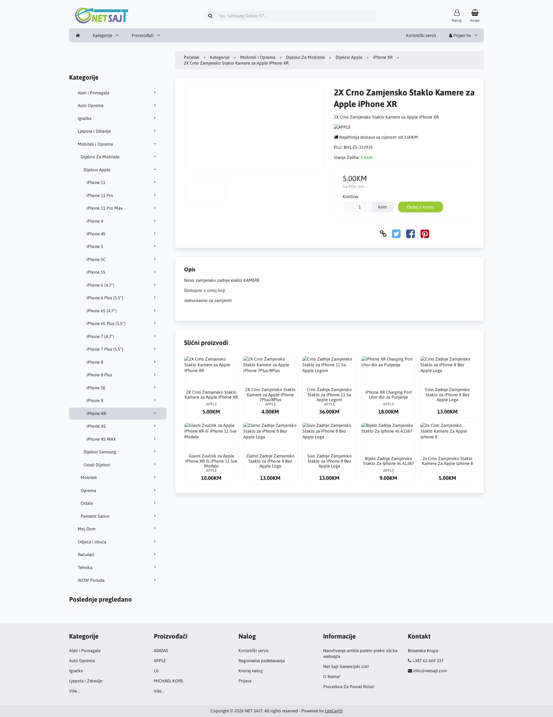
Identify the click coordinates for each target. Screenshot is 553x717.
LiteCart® (334, 710)
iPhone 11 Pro (99, 195)
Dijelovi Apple (97, 169)
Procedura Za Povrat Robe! (348, 686)
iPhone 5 (94, 246)
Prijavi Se (461, 35)
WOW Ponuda (91, 580)
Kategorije (102, 35)
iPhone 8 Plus (99, 374)
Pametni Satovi (95, 516)
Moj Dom (87, 528)
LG (156, 670)
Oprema (88, 490)
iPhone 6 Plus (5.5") (104, 297)
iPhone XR (96, 413)
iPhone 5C (96, 259)
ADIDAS (161, 650)
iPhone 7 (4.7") (100, 336)
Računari (86, 554)
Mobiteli (89, 477)
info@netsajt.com (430, 670)
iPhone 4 (94, 221)
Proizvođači (143, 35)
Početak (191, 57)
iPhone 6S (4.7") (101, 310)
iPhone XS (96, 426)
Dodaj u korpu (420, 206)
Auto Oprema (90, 105)
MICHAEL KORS (168, 680)
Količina (350, 196)
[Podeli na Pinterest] (425, 233)
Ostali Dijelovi (97, 464)
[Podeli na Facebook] (410, 233)
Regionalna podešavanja (261, 660)
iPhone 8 (94, 362)
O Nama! (331, 676)
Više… (74, 690)
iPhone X (94, 400)
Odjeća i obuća (92, 541)
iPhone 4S (95, 233)
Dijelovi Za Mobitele (100, 156)
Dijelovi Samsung (100, 451)
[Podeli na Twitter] (396, 233)
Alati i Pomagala (93, 92)
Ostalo (87, 503)
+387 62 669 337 (428, 660)
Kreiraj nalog (250, 670)
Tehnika (85, 567)
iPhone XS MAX (101, 439)
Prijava (244, 680)
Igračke (85, 118)
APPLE (160, 660)
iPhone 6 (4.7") (100, 285)
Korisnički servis (421, 35)
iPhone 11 (95, 182)
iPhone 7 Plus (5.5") (104, 349)
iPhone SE (95, 387)
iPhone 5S (95, 272)
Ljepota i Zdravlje (94, 131)
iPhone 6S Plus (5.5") (106, 323)
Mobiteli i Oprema (95, 144)
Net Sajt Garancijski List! (346, 666)
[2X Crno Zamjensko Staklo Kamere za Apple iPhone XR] (77, 611)
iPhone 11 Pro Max (104, 208)
